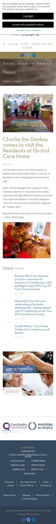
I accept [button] (28, 16)
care (9, 63)
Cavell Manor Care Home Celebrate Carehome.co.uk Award (32, 329)
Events (11, 485)
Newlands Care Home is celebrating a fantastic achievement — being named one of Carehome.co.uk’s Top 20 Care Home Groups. (33, 308)
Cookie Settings (29, 499)
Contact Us (45, 485)
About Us (9, 482)
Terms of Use (9, 495)
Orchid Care (18, 465)
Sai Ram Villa (18, 461)
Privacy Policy (43, 495)
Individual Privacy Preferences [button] (28, 30)
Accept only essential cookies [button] (28, 24)
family (45, 63)
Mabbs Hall (18, 470)
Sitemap (26, 495)
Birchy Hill (37, 470)
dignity (26, 63)
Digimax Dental (32, 514)
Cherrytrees (38, 461)
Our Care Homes (28, 482)
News (45, 482)
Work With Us (27, 485)
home (6, 81)
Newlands (29, 474)
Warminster (28, 452)
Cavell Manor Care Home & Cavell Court (28, 456)
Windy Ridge (38, 465)
